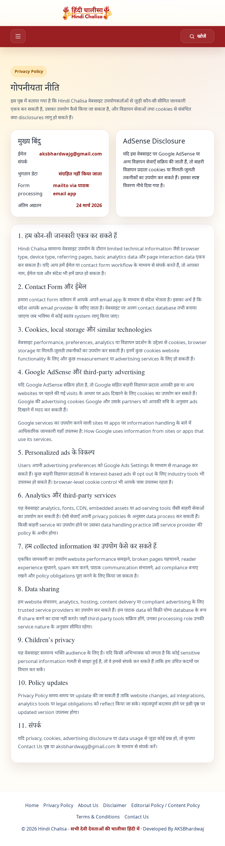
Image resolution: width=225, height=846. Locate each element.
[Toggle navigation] (18, 36)
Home (32, 805)
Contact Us (30, 746)
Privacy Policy (58, 805)
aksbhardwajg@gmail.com (85, 746)
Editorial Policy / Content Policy (165, 805)
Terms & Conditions (98, 816)
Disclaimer (115, 805)
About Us (88, 805)
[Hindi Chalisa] (112, 13)
